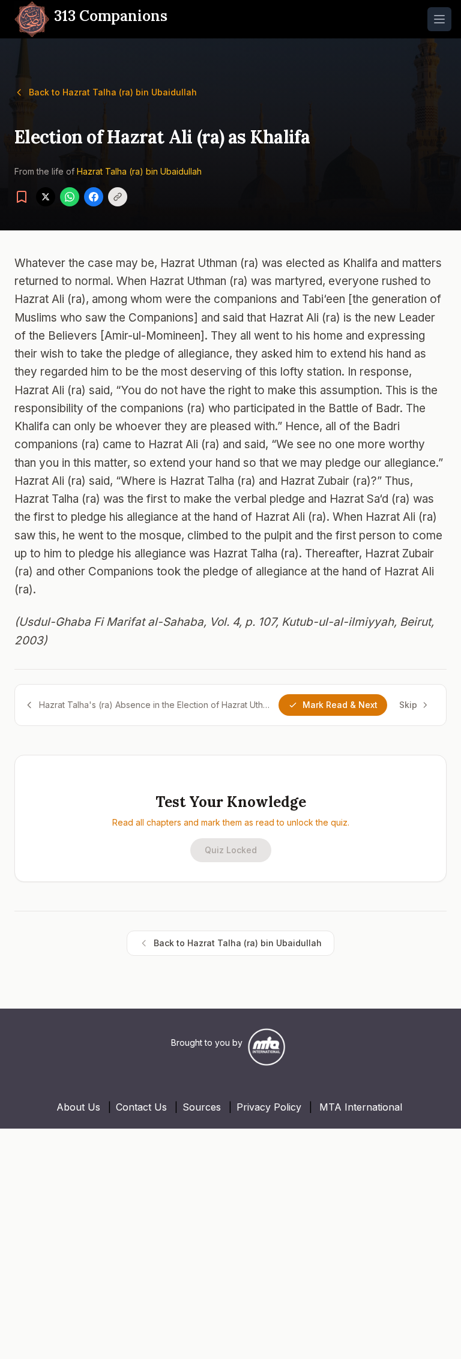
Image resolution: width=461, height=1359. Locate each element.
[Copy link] (117, 196)
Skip (408, 705)
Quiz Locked (231, 850)
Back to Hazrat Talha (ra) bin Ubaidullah (113, 92)
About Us (78, 1107)
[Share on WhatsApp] (69, 196)
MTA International (360, 1107)
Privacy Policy (269, 1107)
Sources (201, 1107)
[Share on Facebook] (93, 196)
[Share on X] (45, 196)
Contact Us (141, 1107)
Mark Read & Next (340, 705)
